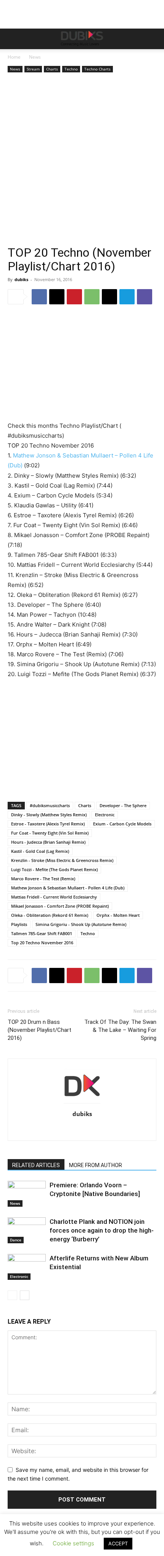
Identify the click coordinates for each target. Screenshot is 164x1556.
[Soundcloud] (90, 1129)
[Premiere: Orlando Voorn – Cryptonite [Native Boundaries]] (27, 1194)
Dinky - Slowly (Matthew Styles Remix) (49, 814)
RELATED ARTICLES (36, 1165)
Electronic (104, 814)
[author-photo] (82, 1103)
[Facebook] (39, 296)
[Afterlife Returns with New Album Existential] (27, 1267)
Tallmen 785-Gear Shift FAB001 (41, 933)
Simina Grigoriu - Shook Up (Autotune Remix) (80, 924)
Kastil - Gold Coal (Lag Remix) (40, 851)
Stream (33, 69)
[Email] (109, 296)
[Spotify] (106, 1129)
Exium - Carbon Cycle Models (122, 824)
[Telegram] (127, 296)
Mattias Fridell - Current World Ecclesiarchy (54, 897)
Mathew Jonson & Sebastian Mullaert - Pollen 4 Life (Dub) (67, 888)
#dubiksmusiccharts (50, 805)
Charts (52, 69)
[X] (56, 296)
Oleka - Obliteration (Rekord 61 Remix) (49, 915)
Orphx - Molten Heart (118, 915)
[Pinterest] (74, 296)
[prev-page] (12, 1295)
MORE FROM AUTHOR (95, 1165)
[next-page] (24, 1295)
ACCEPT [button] (118, 1543)
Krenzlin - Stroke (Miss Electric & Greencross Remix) (62, 860)
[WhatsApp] (92, 296)
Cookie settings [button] (73, 1543)
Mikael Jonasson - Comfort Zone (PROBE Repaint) (60, 906)
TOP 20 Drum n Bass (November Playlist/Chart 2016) (39, 1030)
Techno (71, 69)
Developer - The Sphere (123, 805)
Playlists (19, 924)
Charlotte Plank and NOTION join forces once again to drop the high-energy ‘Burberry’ (102, 1230)
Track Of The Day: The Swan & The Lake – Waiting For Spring (120, 1030)
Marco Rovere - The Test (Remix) (43, 878)
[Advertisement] (82, 160)
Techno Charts (97, 69)
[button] (13, 39)
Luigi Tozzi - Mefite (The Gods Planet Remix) (54, 869)
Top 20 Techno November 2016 (42, 942)
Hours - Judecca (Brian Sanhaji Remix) (48, 842)
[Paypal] (74, 1129)
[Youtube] (138, 1129)
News (35, 57)
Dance (15, 1240)
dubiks (21, 279)
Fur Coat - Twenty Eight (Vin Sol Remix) (49, 833)
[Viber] (144, 296)
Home (14, 57)
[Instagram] (42, 1129)
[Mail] (58, 1129)
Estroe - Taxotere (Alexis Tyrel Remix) (48, 824)
